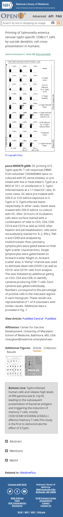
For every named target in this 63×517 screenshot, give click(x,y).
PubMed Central (33, 318)
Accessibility (45, 500)
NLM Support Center (46, 498)
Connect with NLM (17, 484)
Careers (46, 503)
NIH (27, 512)
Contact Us (45, 505)
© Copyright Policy (13, 155)
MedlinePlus (28, 472)
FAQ (59, 16)
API (50, 16)
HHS (33, 512)
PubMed (50, 318)
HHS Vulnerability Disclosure (17, 504)
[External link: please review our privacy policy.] (10, 491)
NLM (20, 512)
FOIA (17, 500)
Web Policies (17, 498)
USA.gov (41, 512)
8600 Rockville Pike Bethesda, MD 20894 (46, 490)
